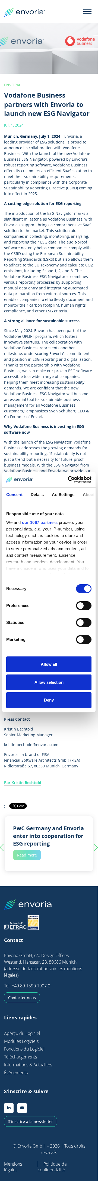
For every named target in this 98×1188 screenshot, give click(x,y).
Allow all (49, 664)
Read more (27, 855)
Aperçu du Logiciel (22, 1033)
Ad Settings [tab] (63, 494)
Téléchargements (20, 1057)
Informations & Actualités (28, 1065)
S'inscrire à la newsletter (30, 1121)
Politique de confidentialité (52, 1167)
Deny (49, 700)
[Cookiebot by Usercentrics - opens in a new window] (68, 479)
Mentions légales (13, 1167)
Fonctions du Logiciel (24, 1049)
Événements (16, 1073)
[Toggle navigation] (87, 11)
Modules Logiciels (21, 1041)
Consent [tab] (14, 494)
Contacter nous (22, 997)
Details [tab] (37, 494)
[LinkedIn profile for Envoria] (9, 1108)
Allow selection (49, 682)
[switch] (83, 605)
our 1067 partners (40, 522)
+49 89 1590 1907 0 (31, 986)
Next (94, 847)
